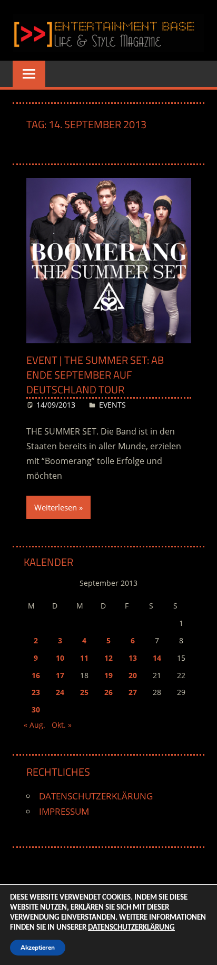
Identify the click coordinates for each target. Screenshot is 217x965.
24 (60, 692)
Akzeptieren (38, 947)
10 (60, 658)
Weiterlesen (55, 507)
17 (60, 675)
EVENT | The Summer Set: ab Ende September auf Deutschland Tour (95, 375)
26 (108, 692)
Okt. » (62, 725)
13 (133, 658)
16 (36, 675)
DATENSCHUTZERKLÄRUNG (96, 796)
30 (36, 710)
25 (84, 692)
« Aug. (34, 725)
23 (36, 692)
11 (84, 658)
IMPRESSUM (64, 811)
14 (157, 658)
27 (133, 692)
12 (108, 658)
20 (133, 675)
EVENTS (112, 405)
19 (108, 675)
